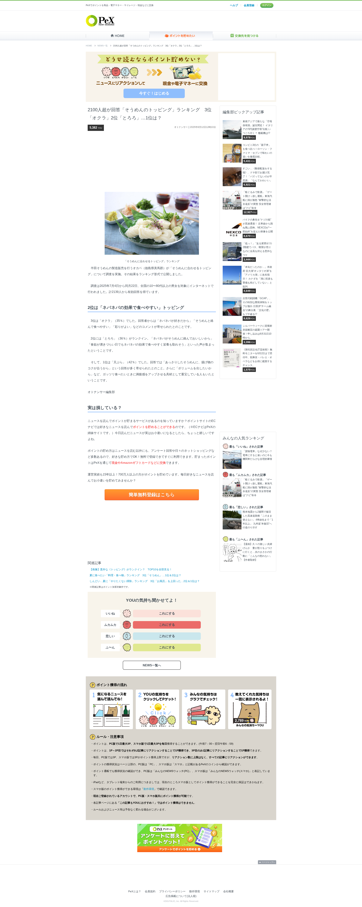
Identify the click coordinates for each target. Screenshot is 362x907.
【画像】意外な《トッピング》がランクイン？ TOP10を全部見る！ (131, 569)
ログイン (266, 5)
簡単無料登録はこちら (152, 494)
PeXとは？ (134, 891)
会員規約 (150, 891)
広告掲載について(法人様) (181, 896)
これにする (167, 613)
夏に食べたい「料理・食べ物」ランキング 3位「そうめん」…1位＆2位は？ (135, 575)
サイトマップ (211, 891)
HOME (117, 35)
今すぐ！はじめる (154, 93)
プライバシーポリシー (172, 891)
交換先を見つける (244, 35)
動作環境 (148, 788)
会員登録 (249, 5)
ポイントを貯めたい (181, 35)
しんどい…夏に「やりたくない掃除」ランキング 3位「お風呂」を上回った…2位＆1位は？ (145, 581)
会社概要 (228, 891)
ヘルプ (234, 5)
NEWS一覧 (102, 46)
